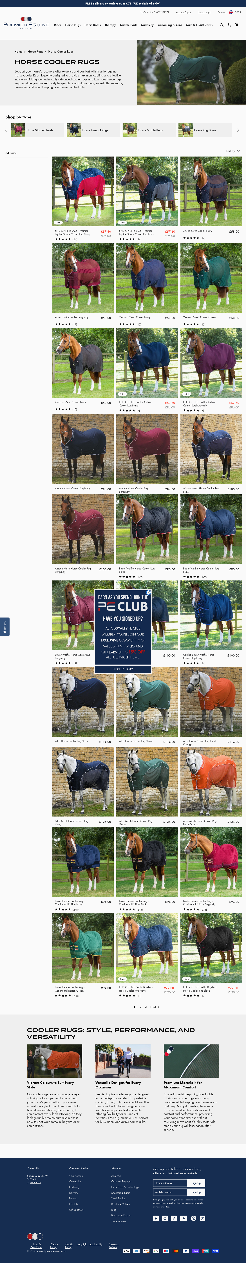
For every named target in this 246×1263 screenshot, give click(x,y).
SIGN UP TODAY (123, 669)
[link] (123, 627)
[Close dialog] (148, 592)
